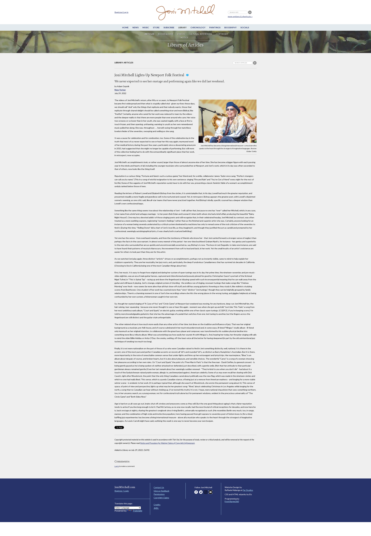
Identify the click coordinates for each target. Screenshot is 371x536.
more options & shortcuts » (240, 16)
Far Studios (248, 490)
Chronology (197, 27)
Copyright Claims (161, 497)
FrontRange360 (232, 501)
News (135, 27)
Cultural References (200, 34)
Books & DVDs (165, 34)
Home (125, 27)
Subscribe (168, 27)
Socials (244, 27)
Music (145, 27)
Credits (157, 504)
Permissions (159, 494)
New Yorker (120, 90)
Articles (149, 34)
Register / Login (121, 491)
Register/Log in (121, 12)
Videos (181, 34)
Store (156, 27)
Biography (230, 27)
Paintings (214, 27)
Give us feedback (161, 491)
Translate (137, 510)
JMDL (156, 508)
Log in (116, 466)
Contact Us (159, 487)
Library (182, 27)
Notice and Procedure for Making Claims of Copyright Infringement (167, 443)
